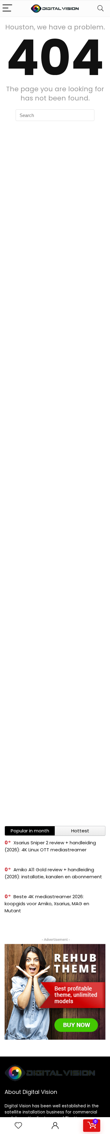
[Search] (100, 8)
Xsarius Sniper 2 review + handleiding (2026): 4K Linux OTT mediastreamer (50, 846)
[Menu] (7, 8)
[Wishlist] (18, 1125)
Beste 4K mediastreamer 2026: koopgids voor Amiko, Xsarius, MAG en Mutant (47, 903)
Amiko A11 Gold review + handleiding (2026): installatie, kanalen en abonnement (53, 873)
